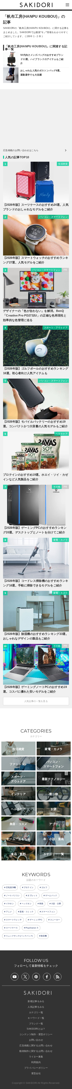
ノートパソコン (13, 895)
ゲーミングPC (36, 920)
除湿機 (44, 936)
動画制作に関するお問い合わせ (35, 1051)
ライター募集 (36, 1056)
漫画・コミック (26, 912)
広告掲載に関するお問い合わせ (35, 1045)
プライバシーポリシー (36, 1068)
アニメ (9, 912)
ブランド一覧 (36, 1023)
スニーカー (55, 920)
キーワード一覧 (36, 1018)
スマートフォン (48, 912)
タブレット (32, 895)
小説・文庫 (56, 904)
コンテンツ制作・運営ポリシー (35, 1034)
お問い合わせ (36, 1040)
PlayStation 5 (32, 928)
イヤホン (10, 904)
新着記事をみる (36, 1001)
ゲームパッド (51, 895)
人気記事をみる (36, 1007)
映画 (41, 904)
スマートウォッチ (14, 920)
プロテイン (29, 887)
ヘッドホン (27, 904)
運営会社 (36, 1073)
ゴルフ (44, 887)
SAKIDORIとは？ (36, 1028)
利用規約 (36, 1062)
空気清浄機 (11, 887)
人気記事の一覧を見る (36, 701)
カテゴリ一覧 (36, 1012)
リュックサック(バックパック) (19, 936)
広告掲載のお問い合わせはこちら (21, 150)
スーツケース (12, 928)
